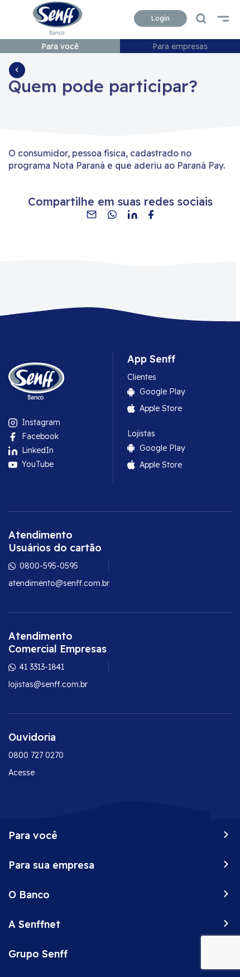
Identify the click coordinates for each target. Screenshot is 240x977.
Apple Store (161, 408)
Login (160, 18)
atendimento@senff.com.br (58, 583)
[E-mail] (92, 214)
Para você (60, 46)
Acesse (21, 773)
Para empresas (180, 46)
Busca (201, 18)
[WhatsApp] (112, 214)
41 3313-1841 (40, 667)
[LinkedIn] (132, 214)
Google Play (162, 392)
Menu (223, 18)
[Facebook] (150, 214)
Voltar (16, 69)
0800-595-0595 (47, 566)
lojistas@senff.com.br (48, 684)
